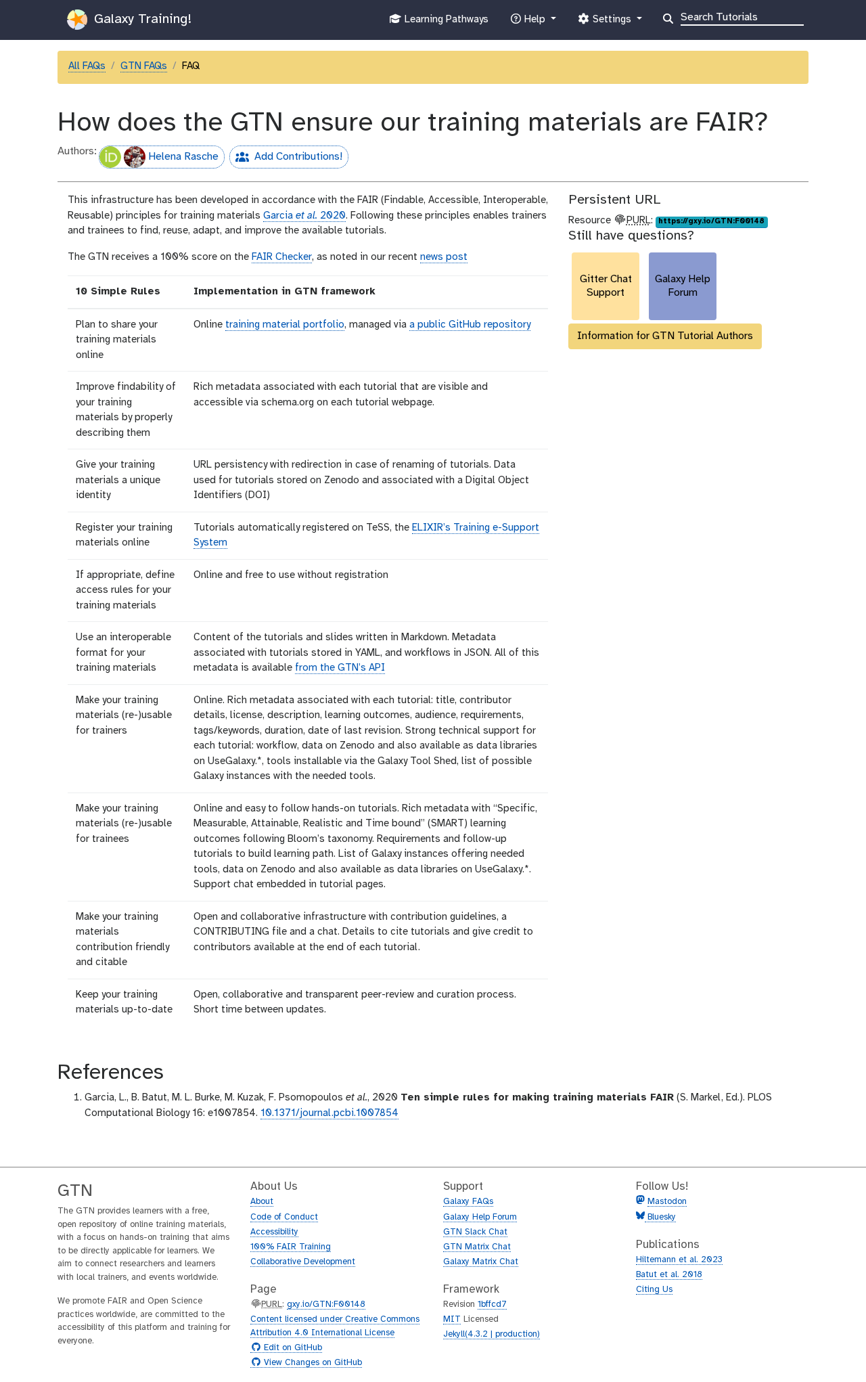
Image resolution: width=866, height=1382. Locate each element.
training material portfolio (284, 324)
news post (444, 257)
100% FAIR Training (290, 1247)
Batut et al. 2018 (669, 1274)
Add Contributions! (285, 159)
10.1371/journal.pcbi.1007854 (329, 1113)
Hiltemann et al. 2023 (679, 1259)
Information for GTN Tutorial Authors (665, 336)
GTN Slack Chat (475, 1232)
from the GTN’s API (340, 668)
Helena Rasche (183, 156)
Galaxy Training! (140, 19)
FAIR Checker (282, 257)
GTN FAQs (143, 66)
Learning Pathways (444, 23)
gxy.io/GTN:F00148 (326, 1304)
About (261, 1201)
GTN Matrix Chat (477, 1247)
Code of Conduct (284, 1217)
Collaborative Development (302, 1261)
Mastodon (667, 1201)
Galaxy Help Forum (480, 1217)
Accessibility (274, 1232)
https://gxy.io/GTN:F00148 (711, 221)
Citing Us (654, 1289)
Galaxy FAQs (468, 1201)
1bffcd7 (492, 1304)
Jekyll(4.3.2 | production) (491, 1334)
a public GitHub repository (469, 324)
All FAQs (87, 66)
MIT (452, 1319)
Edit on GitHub (291, 1348)
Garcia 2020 (304, 215)
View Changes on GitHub (311, 1363)
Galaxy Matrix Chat (480, 1261)
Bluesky (660, 1217)
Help (534, 23)
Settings (611, 23)
